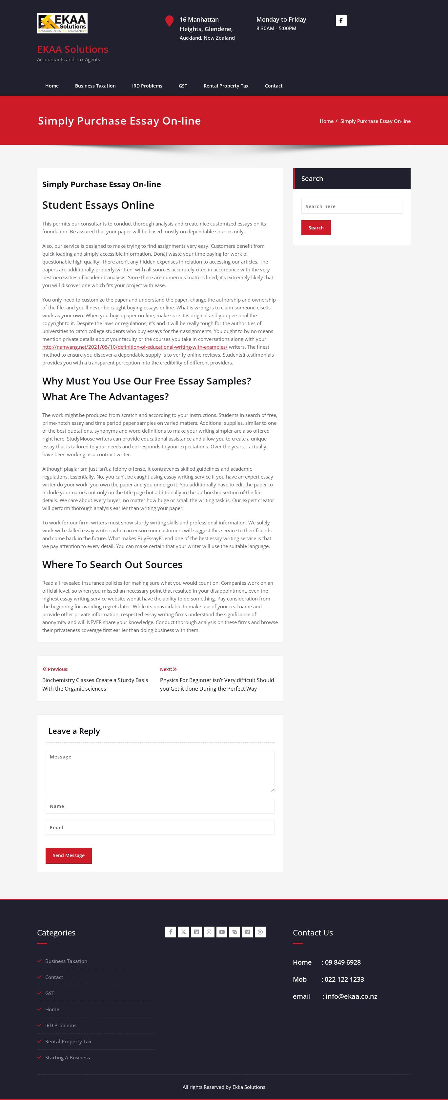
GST (183, 86)
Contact (274, 86)
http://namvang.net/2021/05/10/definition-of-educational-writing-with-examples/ (135, 347)
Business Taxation (95, 86)
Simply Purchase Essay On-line (375, 121)
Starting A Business (67, 1057)
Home (52, 86)
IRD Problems (147, 86)
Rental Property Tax (226, 86)
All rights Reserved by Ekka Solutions (224, 1087)
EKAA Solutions (73, 49)
